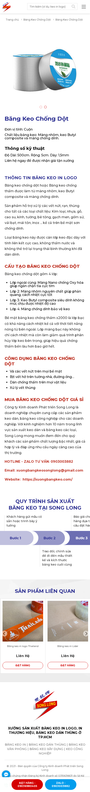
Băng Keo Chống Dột (37, 19)
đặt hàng (22, 665)
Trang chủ (12, 19)
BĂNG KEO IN (15, 744)
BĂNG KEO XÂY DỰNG (46, 749)
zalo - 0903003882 (61, 784)
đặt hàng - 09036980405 (27, 784)
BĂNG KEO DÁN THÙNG (47, 744)
